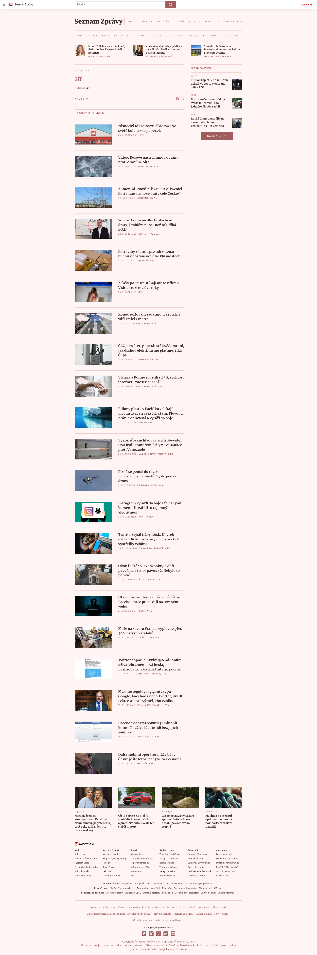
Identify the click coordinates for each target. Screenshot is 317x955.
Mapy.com (127, 883)
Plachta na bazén (126, 888)
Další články (216, 136)
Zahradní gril (205, 888)
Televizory (194, 893)
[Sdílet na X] (182, 98)
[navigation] (4, 4)
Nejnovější (201, 68)
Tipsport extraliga (140, 863)
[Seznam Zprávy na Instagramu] (158, 933)
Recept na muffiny (168, 858)
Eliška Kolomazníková (153, 705)
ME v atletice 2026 (140, 867)
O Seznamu (109, 908)
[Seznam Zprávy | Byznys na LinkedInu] (173, 933)
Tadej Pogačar (109, 867)
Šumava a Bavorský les (199, 863)
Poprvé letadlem (196, 858)
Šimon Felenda (149, 579)
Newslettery (221, 914)
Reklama (171, 908)
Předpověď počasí (143, 883)
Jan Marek (145, 422)
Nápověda (134, 908)
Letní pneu (167, 893)
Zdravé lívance (166, 863)
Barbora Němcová (150, 485)
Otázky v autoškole (225, 871)
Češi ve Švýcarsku (196, 867)
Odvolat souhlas (142, 920)
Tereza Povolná (99, 56)
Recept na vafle (167, 871)
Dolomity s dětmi (196, 876)
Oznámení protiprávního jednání (106, 914)
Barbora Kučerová (160, 56)
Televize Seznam (161, 914)
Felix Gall (107, 871)
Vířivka (217, 888)
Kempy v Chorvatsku (198, 854)
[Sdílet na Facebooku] (177, 98)
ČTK (142, 135)
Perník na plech (167, 876)
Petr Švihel (146, 260)
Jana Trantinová (151, 548)
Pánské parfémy (226, 893)
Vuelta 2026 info (111, 854)
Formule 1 (136, 871)
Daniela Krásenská (218, 56)
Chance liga (137, 854)
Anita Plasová (148, 359)
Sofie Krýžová (149, 234)
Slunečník (155, 888)
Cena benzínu (176, 883)
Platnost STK (222, 876)
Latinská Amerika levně (199, 871)
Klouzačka (167, 888)
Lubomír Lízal (147, 198)
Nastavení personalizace (168, 920)
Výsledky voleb (82, 863)
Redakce (159, 908)
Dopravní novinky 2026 (227, 863)
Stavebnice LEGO (133, 893)
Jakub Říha (146, 736)
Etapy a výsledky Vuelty (114, 858)
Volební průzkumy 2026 (86, 858)
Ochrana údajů (187, 908)
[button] (80, 50)
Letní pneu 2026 (224, 854)
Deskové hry (181, 893)
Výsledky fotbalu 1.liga (142, 858)
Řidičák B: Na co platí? (227, 867)
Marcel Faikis (148, 166)
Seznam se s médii (183, 914)
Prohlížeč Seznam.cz (138, 914)
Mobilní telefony (114, 893)
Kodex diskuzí (204, 914)
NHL (133, 876)
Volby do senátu (82, 871)
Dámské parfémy (151, 893)
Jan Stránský (147, 323)
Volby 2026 (80, 854)
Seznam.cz (306, 4)
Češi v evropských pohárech (198, 883)
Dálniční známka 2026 (227, 858)
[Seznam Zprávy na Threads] (165, 933)
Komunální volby (83, 876)
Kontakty (147, 908)
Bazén (113, 888)
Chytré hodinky (208, 893)
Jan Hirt (106, 863)
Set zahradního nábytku (185, 888)
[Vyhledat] (170, 4)
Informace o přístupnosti (211, 908)
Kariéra (122, 908)
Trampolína (142, 888)
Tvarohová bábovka (168, 867)
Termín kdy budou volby (86, 867)
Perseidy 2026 (161, 883)
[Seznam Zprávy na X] (151, 933)
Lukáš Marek (145, 637)
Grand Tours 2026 (111, 876)
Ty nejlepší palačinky (169, 854)
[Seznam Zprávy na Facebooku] (144, 933)
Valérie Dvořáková (153, 454)
